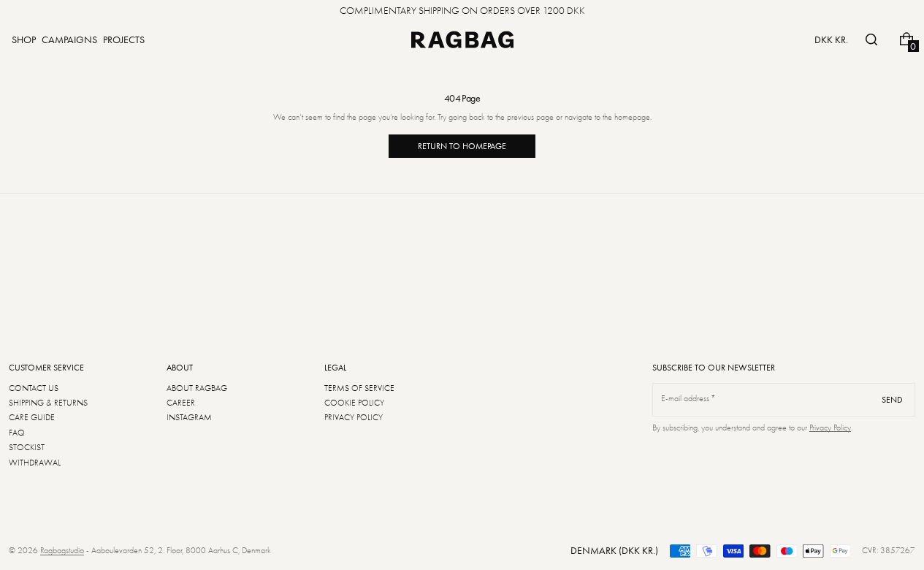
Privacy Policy (830, 427)
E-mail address (685, 398)
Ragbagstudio (62, 550)
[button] (871, 39)
